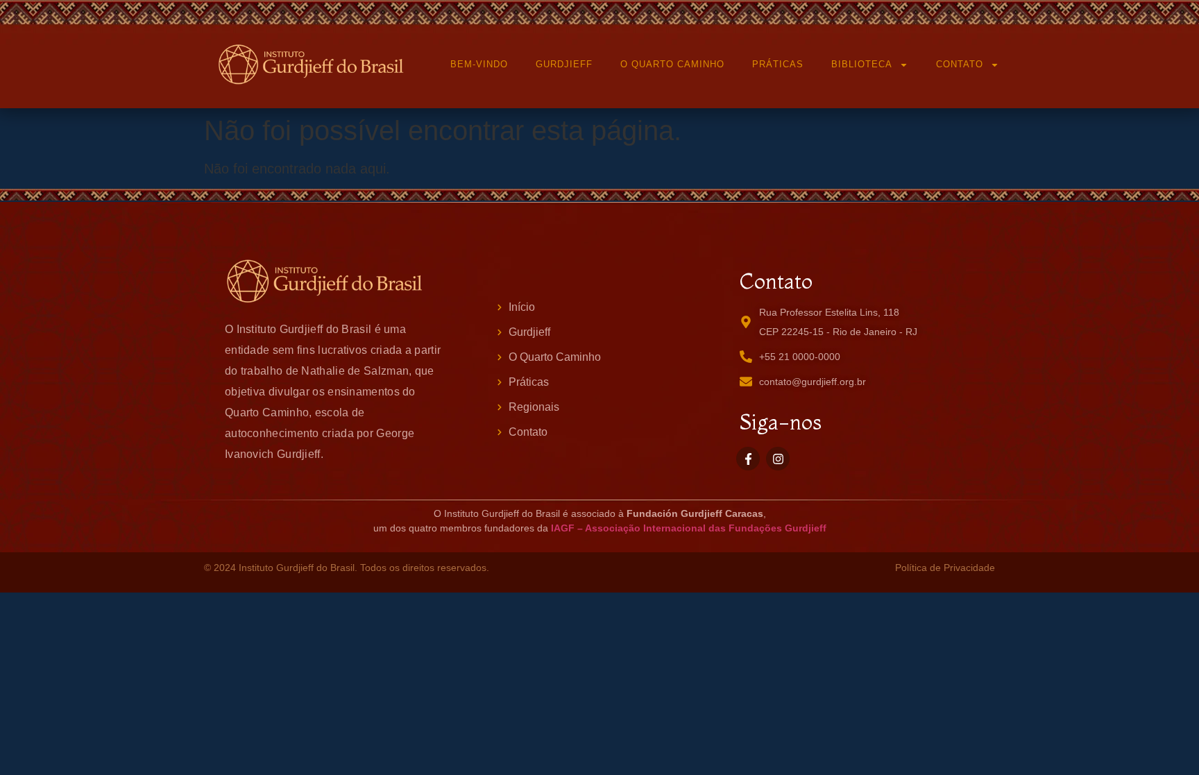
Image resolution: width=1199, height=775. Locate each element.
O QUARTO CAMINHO (672, 64)
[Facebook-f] (748, 458)
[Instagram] (778, 458)
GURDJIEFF (564, 64)
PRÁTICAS (777, 64)
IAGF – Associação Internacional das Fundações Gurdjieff (688, 528)
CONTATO (959, 64)
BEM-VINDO (479, 64)
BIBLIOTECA (861, 64)
